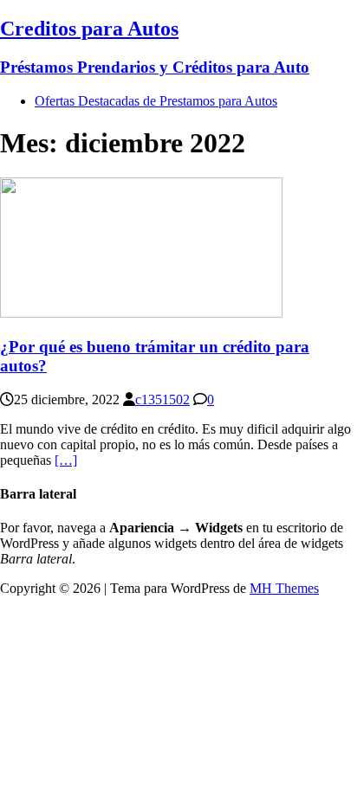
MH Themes (284, 588)
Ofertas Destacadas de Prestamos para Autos (156, 100)
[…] (66, 460)
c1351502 (162, 399)
